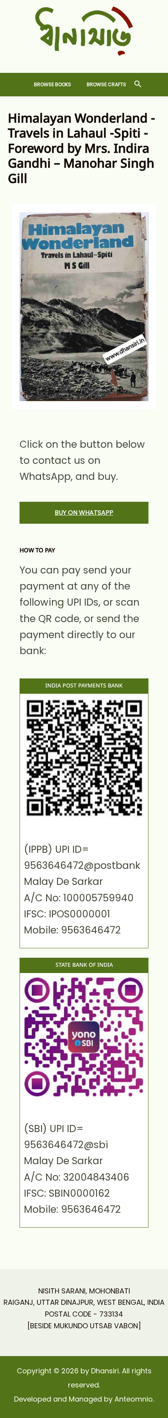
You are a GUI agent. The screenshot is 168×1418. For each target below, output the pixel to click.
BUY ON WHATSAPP (84, 512)
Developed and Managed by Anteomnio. (84, 1399)
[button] (138, 84)
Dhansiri (84, 62)
